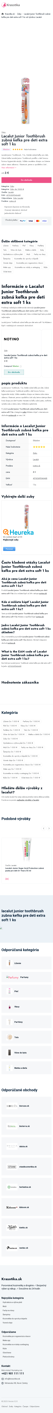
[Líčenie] (9, 963)
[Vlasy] (9, 1006)
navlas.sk (23, 1248)
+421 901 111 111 (12, 1373)
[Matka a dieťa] (9, 1068)
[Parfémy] (9, 1022)
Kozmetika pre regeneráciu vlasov (29, 263)
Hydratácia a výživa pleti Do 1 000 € (18, 743)
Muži (28, 254)
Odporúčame (34, 1406)
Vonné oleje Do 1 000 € (13, 760)
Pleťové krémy (8, 1357)
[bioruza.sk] (12, 1105)
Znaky (11, 1406)
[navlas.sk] (12, 1247)
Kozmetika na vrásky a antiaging (27, 267)
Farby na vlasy (39, 254)
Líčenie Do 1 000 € (11, 721)
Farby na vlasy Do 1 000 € (32, 747)
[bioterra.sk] (12, 1126)
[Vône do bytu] (9, 1052)
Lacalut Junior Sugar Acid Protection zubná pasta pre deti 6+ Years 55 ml (24, 869)
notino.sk (12, 201)
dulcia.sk (23, 1146)
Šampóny (6, 258)
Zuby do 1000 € (17, 189)
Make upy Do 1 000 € (12, 769)
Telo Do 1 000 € (31, 730)
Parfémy (41, 245)
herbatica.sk (25, 1187)
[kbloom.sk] (12, 1207)
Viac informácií (8, 167)
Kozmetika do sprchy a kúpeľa (26, 258)
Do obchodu (26, 180)
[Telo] (9, 1037)
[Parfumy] (12, 977)
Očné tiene (7, 271)
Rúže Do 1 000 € (10, 777)
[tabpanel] (25, 101)
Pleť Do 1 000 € (10, 725)
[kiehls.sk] (12, 1227)
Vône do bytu (16, 250)
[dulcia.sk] (12, 1146)
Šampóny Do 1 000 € (12, 751)
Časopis (25, 1406)
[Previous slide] (43, 828)
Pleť (24, 245)
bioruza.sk (24, 1106)
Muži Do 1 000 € (10, 747)
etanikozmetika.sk (28, 1167)
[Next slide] (49, 828)
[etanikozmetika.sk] (12, 1166)
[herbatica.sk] (12, 1187)
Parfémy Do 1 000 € (11, 730)
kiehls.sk (23, 1227)
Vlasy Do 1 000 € (28, 725)
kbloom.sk (24, 1207)
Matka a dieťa (30, 250)
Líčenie (6, 245)
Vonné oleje (7, 263)
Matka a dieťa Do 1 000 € (39, 734)
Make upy (7, 267)
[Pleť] (9, 991)
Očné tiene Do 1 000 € (30, 777)
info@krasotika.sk (12, 1379)
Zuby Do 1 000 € (10, 738)
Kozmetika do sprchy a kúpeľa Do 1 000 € (20, 756)
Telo (5, 250)
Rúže (45, 267)
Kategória (17, 1406)
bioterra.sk (24, 1126)
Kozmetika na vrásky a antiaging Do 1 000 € (21, 773)
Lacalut (11, 192)
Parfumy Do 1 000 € (31, 721)
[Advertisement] (26, 46)
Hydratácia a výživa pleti (13, 254)
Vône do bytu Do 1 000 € (13, 734)
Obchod (4, 1406)
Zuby (3, 132)
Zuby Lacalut (18, 198)
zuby (24, 412)
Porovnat (9, 549)
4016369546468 (13, 195)
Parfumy (15, 245)
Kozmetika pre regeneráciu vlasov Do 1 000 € (21, 764)
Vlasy (31, 245)
